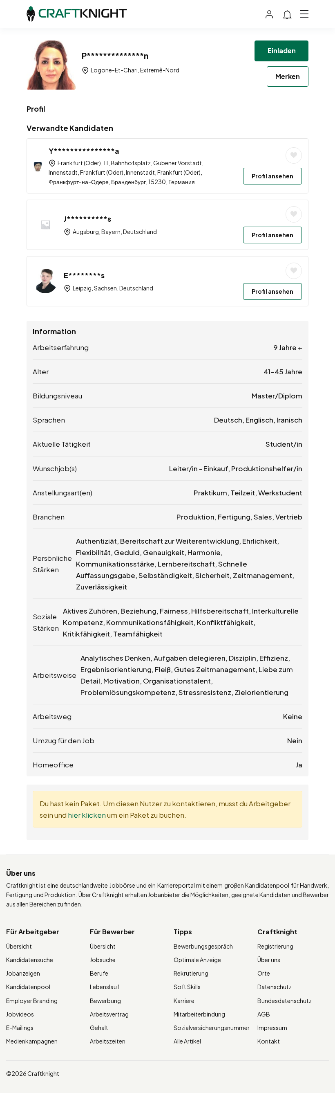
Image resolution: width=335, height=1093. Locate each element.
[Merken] (294, 155)
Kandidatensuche (29, 959)
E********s (84, 275)
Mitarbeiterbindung (199, 1014)
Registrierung (275, 946)
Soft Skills (187, 986)
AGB (263, 1014)
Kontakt (268, 1041)
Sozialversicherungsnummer (212, 1027)
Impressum (272, 1027)
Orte (263, 973)
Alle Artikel (187, 1041)
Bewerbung (105, 1000)
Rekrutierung (191, 973)
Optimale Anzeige (197, 959)
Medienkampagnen (32, 1041)
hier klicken (87, 814)
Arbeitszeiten (107, 1041)
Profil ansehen (272, 176)
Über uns (268, 959)
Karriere (184, 1000)
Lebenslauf (104, 986)
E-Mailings (20, 1027)
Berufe (99, 973)
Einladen (282, 50)
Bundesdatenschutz (284, 1000)
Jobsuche (103, 959)
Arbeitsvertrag (109, 1014)
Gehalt (99, 1027)
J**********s (87, 218)
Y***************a (84, 150)
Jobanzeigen (23, 973)
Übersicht (19, 946)
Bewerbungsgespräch (203, 946)
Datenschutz (274, 986)
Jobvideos (20, 1014)
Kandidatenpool (28, 986)
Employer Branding (32, 1000)
